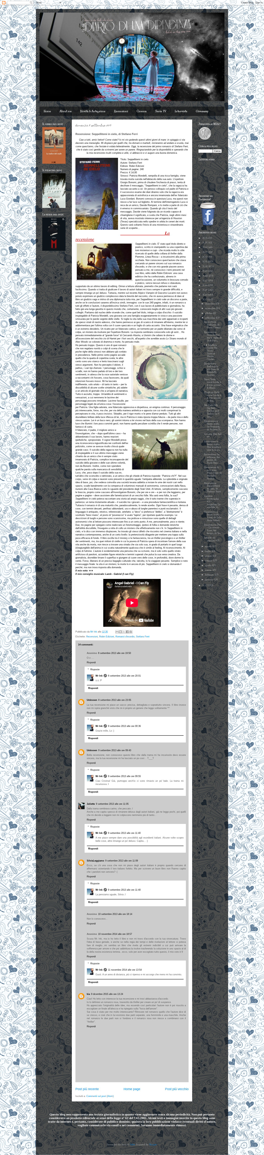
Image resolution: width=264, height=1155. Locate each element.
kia (88, 994)
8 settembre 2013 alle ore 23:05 (114, 700)
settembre (210, 318)
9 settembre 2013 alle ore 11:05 (112, 804)
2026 (205, 238)
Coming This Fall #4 (213, 435)
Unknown (92, 700)
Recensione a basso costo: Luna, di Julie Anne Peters (213, 516)
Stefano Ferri (142, 636)
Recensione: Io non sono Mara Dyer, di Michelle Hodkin (213, 473)
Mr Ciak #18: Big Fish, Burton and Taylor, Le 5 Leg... (211, 411)
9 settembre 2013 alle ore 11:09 (121, 860)
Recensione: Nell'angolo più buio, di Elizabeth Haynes (211, 369)
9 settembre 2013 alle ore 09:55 (124, 776)
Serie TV (160, 111)
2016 (205, 285)
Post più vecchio (177, 1089)
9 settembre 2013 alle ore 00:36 (124, 726)
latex (132, 1144)
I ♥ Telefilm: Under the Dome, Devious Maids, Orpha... (210, 352)
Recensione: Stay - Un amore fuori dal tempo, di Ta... (213, 529)
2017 (205, 280)
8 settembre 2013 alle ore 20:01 (124, 675)
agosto (208, 546)
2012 (205, 585)
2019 (205, 271)
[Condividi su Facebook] (127, 632)
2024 (205, 247)
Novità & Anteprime (92, 111)
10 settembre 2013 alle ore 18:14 (115, 914)
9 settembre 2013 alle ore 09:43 (114, 750)
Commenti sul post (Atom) (100, 1096)
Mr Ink (99, 675)
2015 (205, 290)
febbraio (210, 574)
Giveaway (202, 111)
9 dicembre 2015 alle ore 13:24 (107, 994)
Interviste (181, 111)
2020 (205, 266)
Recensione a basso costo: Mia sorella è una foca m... (212, 445)
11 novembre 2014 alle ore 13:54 (125, 969)
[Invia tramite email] (117, 632)
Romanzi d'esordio (125, 636)
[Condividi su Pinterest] (131, 632)
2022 (205, 257)
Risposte (94, 669)
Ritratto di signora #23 (211, 539)
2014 (205, 295)
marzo (208, 570)
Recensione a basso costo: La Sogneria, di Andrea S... (212, 425)
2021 (205, 261)
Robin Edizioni (106, 636)
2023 (205, 252)
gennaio (209, 579)
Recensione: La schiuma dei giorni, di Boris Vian (212, 458)
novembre (210, 308)
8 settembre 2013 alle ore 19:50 (114, 653)
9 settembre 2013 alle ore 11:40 (124, 833)
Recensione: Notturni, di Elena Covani (212, 324)
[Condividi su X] (124, 632)
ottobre (209, 313)
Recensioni (121, 111)
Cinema (142, 111)
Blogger (153, 1144)
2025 (205, 242)
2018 (205, 275)
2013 (205, 299)
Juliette (91, 804)
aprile (208, 565)
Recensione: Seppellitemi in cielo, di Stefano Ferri (212, 487)
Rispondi (91, 662)
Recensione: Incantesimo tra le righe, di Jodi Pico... (213, 336)
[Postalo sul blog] (120, 632)
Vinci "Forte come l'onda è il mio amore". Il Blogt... (212, 383)
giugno (209, 555)
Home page (132, 1089)
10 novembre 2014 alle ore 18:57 (115, 934)
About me (66, 111)
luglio (208, 551)
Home (47, 111)
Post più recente (87, 1089)
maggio (209, 560)
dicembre (210, 303)
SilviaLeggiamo (95, 860)
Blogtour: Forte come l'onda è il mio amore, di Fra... (212, 396)
